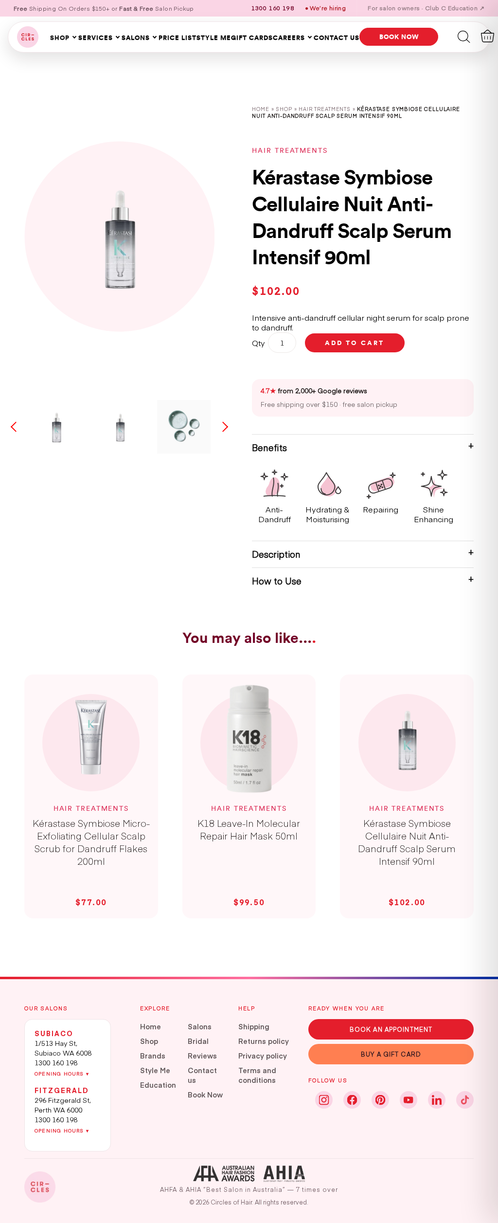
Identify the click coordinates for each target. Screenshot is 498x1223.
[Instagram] (324, 1100)
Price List (177, 37)
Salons (136, 37)
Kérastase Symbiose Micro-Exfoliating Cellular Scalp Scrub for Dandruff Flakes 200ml (91, 842)
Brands (152, 1055)
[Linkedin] (436, 1100)
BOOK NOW (399, 36)
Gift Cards (252, 37)
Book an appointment (391, 1029)
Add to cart (354, 343)
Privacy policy (262, 1055)
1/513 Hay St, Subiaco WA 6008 (63, 1048)
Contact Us (336, 37)
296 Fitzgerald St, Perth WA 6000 (63, 1104)
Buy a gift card (391, 1054)
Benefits (269, 447)
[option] (119, 236)
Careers (289, 37)
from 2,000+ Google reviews (314, 390)
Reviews (202, 1055)
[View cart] (487, 36)
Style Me (213, 37)
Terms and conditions (257, 1075)
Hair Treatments (289, 150)
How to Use (277, 581)
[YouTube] (408, 1100)
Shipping (253, 1026)
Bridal (198, 1041)
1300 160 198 (56, 1062)
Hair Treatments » (328, 108)
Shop (60, 37)
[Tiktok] (465, 1100)
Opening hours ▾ (62, 1073)
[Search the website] (464, 36)
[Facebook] (352, 1100)
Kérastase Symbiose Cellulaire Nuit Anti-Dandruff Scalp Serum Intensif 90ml (407, 842)
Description (276, 554)
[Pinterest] (380, 1100)
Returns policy (263, 1041)
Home (260, 108)
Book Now (205, 1094)
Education (158, 1085)
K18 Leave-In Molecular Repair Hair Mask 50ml (248, 829)
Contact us (202, 1075)
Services (95, 37)
